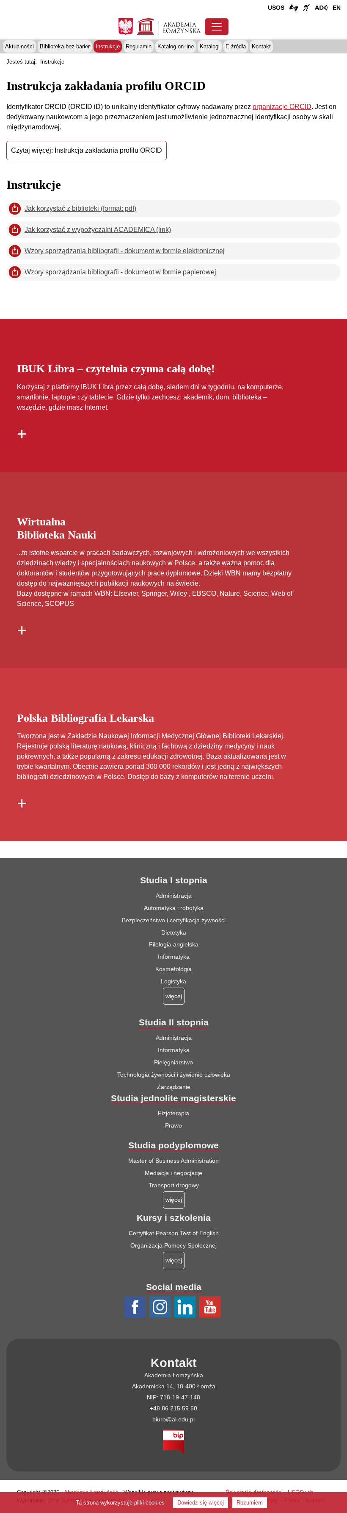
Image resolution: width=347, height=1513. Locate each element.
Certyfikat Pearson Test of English (174, 1233)
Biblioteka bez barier (65, 46)
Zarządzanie (173, 1086)
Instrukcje (108, 46)
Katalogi (210, 46)
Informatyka (174, 956)
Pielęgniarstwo (173, 1062)
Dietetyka (173, 932)
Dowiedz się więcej (200, 1502)
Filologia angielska (173, 944)
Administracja (174, 895)
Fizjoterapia (173, 1113)
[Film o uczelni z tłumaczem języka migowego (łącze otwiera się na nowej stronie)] (306, 8)
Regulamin (138, 46)
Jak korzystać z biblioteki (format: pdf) (80, 208)
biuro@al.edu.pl (173, 1419)
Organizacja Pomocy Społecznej (173, 1245)
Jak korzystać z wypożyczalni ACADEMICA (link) (98, 229)
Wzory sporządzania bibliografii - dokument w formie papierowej (120, 272)
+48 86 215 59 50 (173, 1408)
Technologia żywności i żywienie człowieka (173, 1074)
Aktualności (19, 46)
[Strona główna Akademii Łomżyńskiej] (169, 26)
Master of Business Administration (173, 1160)
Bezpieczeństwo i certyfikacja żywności (174, 920)
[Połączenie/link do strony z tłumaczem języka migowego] (293, 8)
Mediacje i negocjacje (173, 1173)
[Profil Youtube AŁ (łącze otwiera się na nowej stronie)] (211, 1307)
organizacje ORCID (282, 106)
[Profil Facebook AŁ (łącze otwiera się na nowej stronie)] (136, 1307)
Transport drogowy (174, 1185)
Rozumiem (250, 1502)
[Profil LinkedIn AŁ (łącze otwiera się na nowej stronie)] (186, 1307)
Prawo (173, 1125)
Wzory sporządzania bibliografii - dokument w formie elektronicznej (125, 250)
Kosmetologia (173, 969)
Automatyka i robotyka (174, 907)
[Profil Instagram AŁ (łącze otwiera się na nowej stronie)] (161, 1307)
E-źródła (236, 46)
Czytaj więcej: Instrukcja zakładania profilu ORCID (86, 150)
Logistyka (173, 981)
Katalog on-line (175, 46)
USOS (276, 7)
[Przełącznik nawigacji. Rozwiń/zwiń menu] (217, 26)
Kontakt (261, 46)
